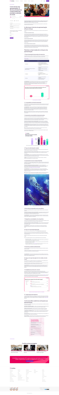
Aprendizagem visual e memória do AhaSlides (34, 167)
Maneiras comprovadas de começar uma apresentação (14, 26)
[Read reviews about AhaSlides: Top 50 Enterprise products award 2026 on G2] (11, 389)
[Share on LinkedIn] (14, 21)
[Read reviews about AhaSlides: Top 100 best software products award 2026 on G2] (14, 389)
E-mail (10, 35)
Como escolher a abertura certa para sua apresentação (14, 28)
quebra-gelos (46, 297)
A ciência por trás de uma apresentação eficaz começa (15, 24)
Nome (10, 32)
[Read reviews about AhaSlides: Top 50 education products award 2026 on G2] (16, 389)
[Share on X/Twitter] (16, 21)
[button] (17, 1)
